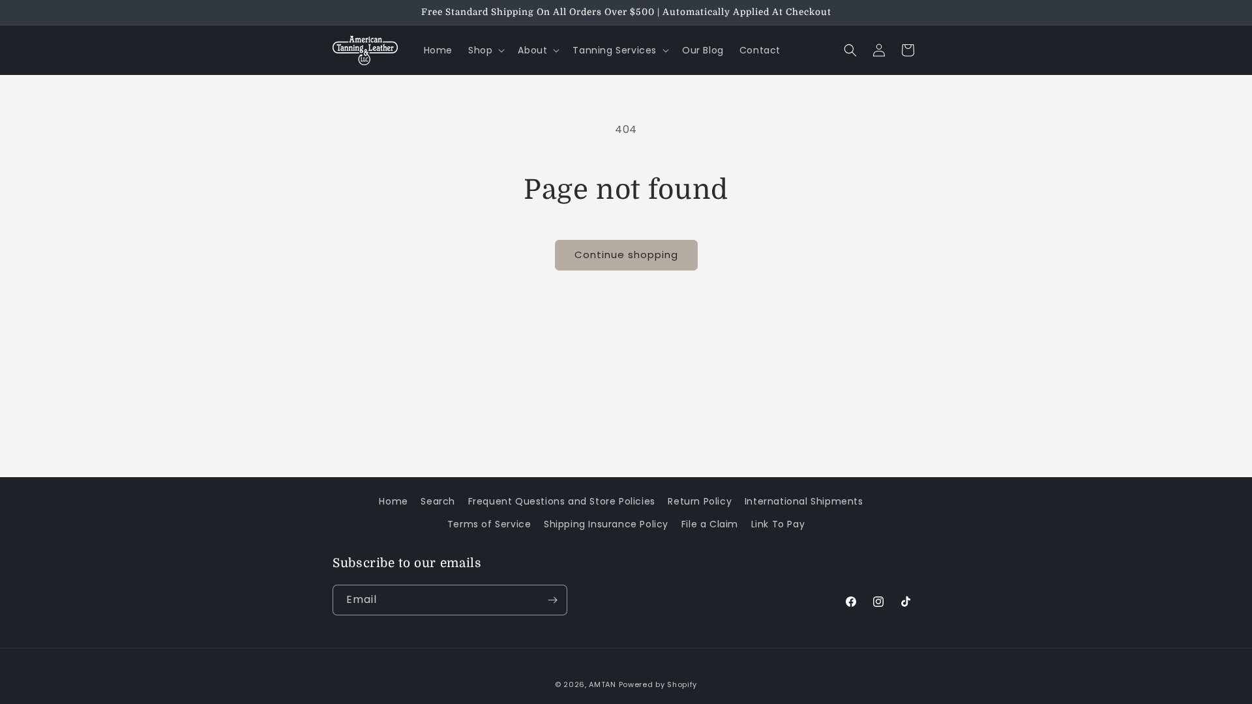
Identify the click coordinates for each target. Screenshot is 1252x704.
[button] (485, 50)
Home (393, 501)
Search (438, 501)
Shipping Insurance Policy (606, 524)
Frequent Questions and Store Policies (561, 501)
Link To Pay (778, 524)
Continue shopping (626, 254)
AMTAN (602, 684)
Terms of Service (489, 524)
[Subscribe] (552, 600)
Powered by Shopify (658, 684)
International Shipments (804, 501)
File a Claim (709, 524)
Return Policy (700, 501)
